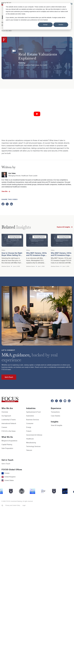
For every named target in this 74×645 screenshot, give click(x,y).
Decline (61, 24)
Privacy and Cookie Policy (12, 505)
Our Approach (6, 416)
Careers (4, 427)
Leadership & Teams (9, 420)
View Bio (5, 191)
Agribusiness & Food (33, 412)
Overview (5, 412)
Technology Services (33, 446)
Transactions (55, 412)
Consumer (29, 423)
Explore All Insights (63, 227)
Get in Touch (6, 464)
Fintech (28, 431)
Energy (28, 427)
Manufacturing (31, 443)
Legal (23, 505)
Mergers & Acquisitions (9, 441)
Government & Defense (34, 435)
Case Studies (55, 416)
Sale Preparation (7, 448)
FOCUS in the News (9, 431)
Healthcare (30, 439)
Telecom (29, 450)
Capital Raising (7, 444)
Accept (45, 24)
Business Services (32, 420)
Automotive (30, 416)
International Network (9, 423)
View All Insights (56, 425)
